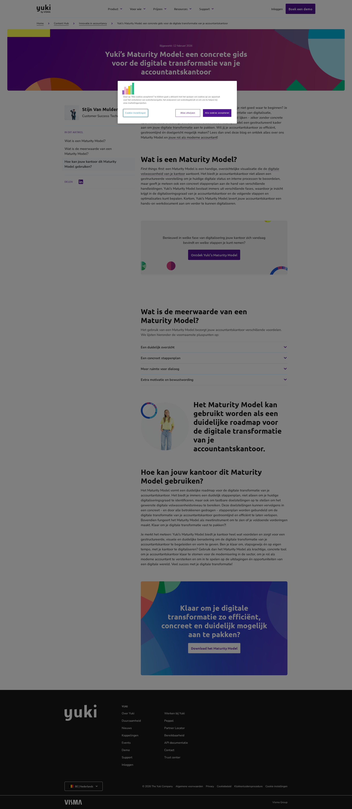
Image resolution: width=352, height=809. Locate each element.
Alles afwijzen (187, 112)
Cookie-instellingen (135, 112)
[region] (177, 102)
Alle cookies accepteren (217, 112)
